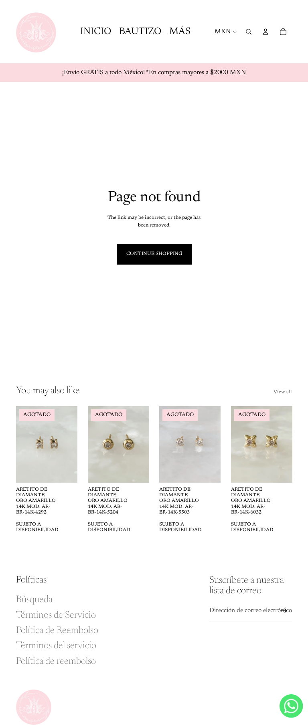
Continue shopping (154, 253)
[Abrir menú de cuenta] (265, 31)
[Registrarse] (284, 611)
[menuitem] (180, 32)
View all (283, 392)
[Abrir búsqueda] (248, 31)
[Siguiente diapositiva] (71, 444)
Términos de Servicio (56, 615)
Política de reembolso (56, 661)
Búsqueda (34, 600)
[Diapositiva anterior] (22, 444)
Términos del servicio (56, 646)
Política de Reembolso (57, 630)
